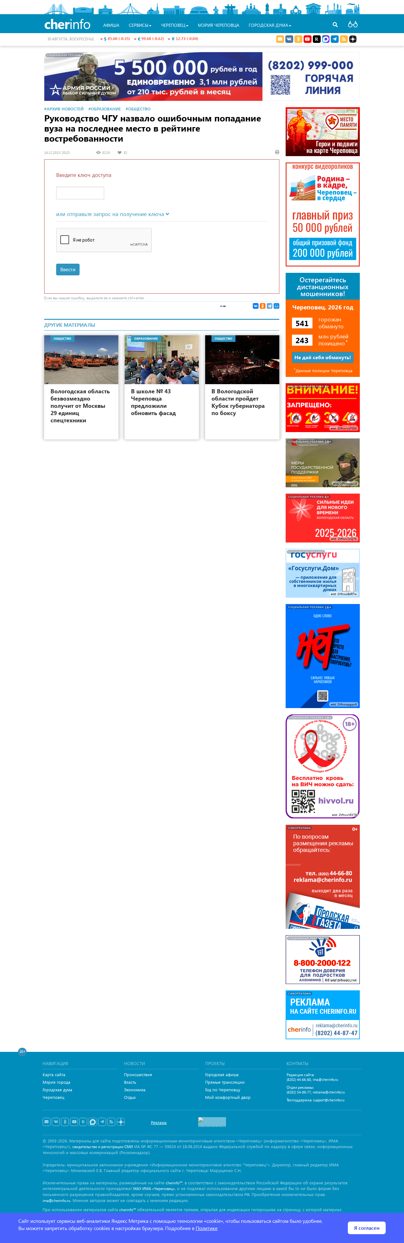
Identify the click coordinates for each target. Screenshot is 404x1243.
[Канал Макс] (326, 40)
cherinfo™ (174, 1183)
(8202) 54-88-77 (299, 1092)
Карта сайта (54, 1074)
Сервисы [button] (138, 25)
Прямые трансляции (225, 1082)
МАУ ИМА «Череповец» (154, 1188)
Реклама (159, 1122)
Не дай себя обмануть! (322, 357)
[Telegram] (269, 306)
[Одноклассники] (262, 306)
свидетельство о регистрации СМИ (102, 1146)
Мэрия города (56, 1082)
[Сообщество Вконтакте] (56, 1122)
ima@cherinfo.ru (325, 1079)
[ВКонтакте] (255, 306)
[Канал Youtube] (308, 39)
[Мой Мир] (276, 306)
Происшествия (138, 1074)
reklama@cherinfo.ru (329, 1092)
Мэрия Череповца (218, 25)
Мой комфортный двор (228, 1097)
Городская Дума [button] (268, 25)
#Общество (138, 108)
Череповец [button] (173, 25)
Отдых (130, 1097)
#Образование (104, 108)
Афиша (111, 25)
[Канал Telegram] (102, 1122)
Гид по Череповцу (222, 1089)
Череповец (53, 1097)
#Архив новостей (64, 108)
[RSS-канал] (111, 1122)
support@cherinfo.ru (328, 1100)
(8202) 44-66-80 (299, 1079)
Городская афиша (222, 1074)
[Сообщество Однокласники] (298, 39)
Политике (206, 1228)
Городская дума (57, 1089)
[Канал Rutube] (317, 39)
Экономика (135, 1089)
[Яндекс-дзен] (120, 1122)
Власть (130, 1082)
